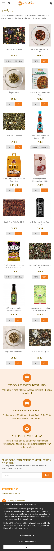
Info (8, 61)
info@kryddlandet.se (11, 493)
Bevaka (18, 61)
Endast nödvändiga (27, 541)
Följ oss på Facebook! (15, 500)
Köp (44, 61)
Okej (27, 547)
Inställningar (27, 536)
